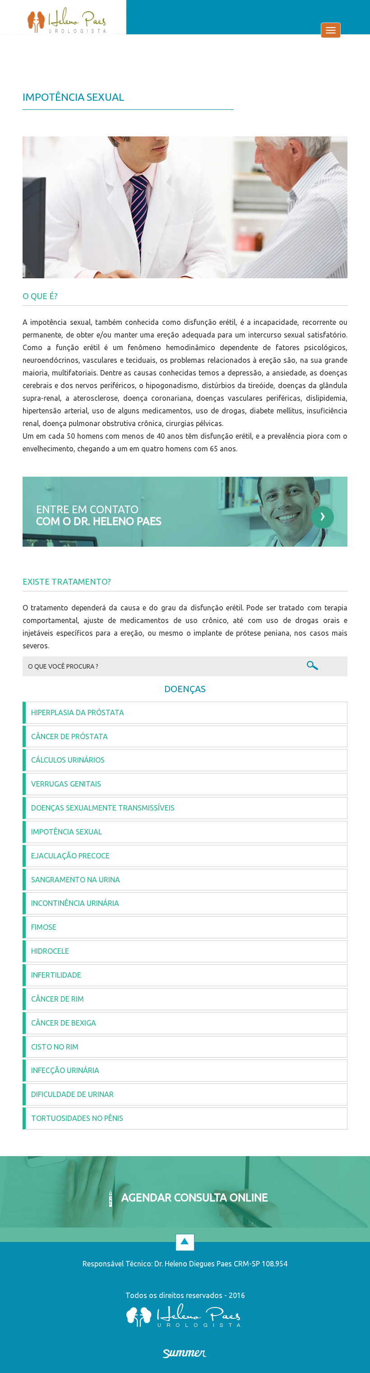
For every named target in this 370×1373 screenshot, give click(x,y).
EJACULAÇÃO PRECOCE (70, 856)
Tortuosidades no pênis (77, 1118)
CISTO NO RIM (55, 1047)
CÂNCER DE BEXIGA (63, 1023)
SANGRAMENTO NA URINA (75, 880)
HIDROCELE (50, 951)
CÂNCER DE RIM (57, 999)
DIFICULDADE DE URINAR (72, 1094)
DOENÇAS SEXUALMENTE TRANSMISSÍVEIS (103, 808)
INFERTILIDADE (56, 975)
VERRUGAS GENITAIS (66, 784)
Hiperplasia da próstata (77, 712)
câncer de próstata (69, 736)
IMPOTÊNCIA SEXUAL (66, 832)
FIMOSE (43, 927)
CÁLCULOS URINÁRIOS (68, 760)
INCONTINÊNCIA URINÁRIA (75, 903)
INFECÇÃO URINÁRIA (65, 1070)
